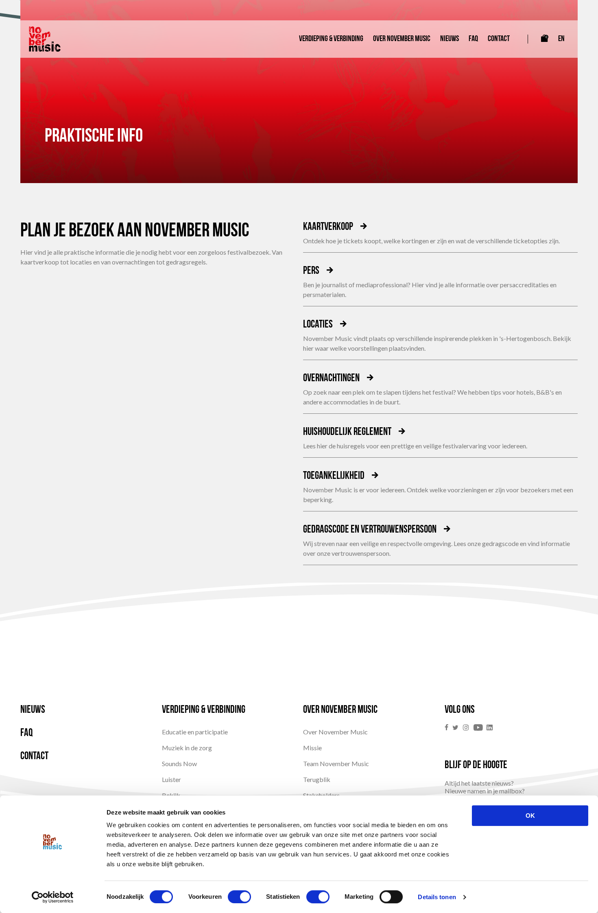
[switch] (239, 896)
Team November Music (336, 763)
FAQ (473, 39)
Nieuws (449, 39)
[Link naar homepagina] (44, 39)
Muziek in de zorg (187, 747)
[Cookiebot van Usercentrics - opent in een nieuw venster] (52, 897)
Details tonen (437, 896)
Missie (312, 747)
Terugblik (316, 779)
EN (561, 39)
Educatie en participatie (195, 732)
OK (530, 815)
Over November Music (401, 39)
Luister (171, 779)
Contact (499, 39)
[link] (448, 728)
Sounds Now (179, 763)
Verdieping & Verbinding (331, 39)
